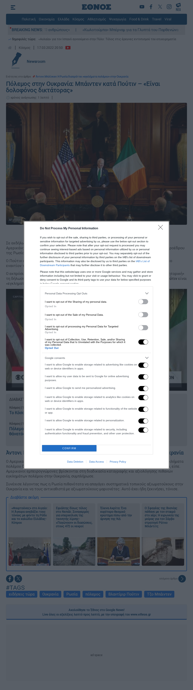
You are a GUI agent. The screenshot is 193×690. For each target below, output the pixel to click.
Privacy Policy (118, 461)
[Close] (161, 228)
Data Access (96, 461)
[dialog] (96, 345)
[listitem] (96, 293)
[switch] (143, 301)
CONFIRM (69, 448)
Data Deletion (75, 461)
